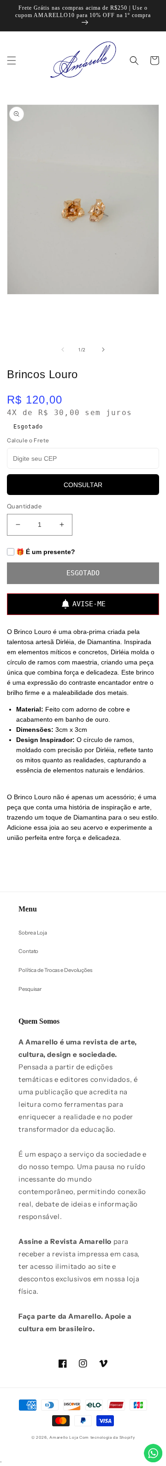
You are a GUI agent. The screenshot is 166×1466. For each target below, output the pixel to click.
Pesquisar (30, 989)
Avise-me (89, 604)
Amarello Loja (63, 1437)
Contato (28, 951)
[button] (11, 60)
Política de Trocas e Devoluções (55, 970)
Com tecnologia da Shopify (107, 1437)
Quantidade (24, 506)
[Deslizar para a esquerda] (63, 349)
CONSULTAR (83, 485)
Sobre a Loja (32, 932)
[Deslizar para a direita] (103, 349)
